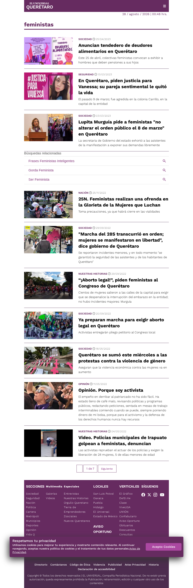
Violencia (99, 564)
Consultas (125, 534)
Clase (123, 502)
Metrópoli (32, 516)
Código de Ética (80, 564)
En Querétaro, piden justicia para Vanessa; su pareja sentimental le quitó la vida (122, 86)
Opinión (83, 383)
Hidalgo (98, 507)
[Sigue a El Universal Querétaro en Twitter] (150, 495)
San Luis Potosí (103, 493)
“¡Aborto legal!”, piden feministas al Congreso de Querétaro (118, 283)
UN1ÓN (124, 511)
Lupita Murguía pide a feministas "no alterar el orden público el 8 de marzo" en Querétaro (121, 128)
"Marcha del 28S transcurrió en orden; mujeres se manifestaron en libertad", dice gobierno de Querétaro (121, 240)
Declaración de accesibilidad (96, 569)
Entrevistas (71, 493)
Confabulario (127, 516)
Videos (50, 498)
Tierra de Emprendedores (75, 509)
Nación (83, 192)
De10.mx (125, 498)
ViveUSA (125, 507)
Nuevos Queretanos (77, 520)
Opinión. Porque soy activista (110, 390)
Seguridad (86, 74)
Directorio (40, 564)
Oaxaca (98, 498)
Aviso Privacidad (135, 564)
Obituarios (126, 525)
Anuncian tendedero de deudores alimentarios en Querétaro (115, 48)
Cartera (31, 511)
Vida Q (30, 534)
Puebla (98, 502)
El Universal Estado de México (105, 514)
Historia (154, 564)
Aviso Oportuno (129, 520)
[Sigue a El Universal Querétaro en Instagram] (156, 495)
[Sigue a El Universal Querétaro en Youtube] (163, 495)
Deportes (32, 525)
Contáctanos (58, 564)
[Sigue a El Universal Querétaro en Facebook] (144, 495)
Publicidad (115, 564)
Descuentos (127, 529)
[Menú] (164, 6)
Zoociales (70, 516)
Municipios (33, 520)
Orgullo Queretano (76, 502)
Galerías (51, 493)
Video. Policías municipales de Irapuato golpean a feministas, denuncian (122, 440)
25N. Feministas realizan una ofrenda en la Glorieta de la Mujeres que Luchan (123, 202)
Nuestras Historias (92, 273)
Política (31, 507)
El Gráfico (126, 493)
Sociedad (85, 39)
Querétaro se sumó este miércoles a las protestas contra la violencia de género (122, 358)
